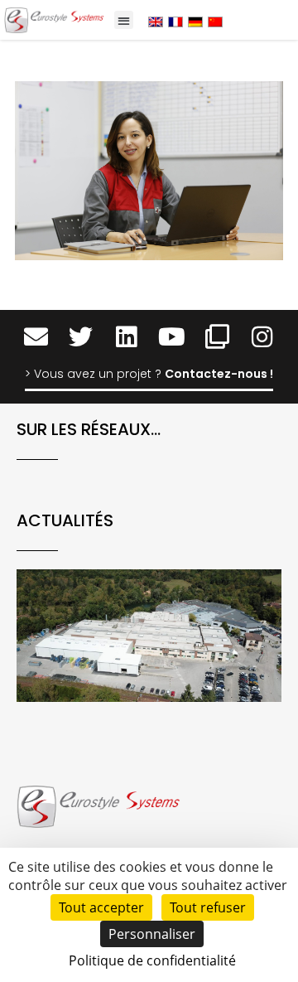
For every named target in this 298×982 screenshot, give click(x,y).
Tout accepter (101, 907)
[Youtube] (171, 336)
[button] (123, 20)
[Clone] (217, 336)
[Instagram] (262, 336)
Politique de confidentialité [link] (152, 960)
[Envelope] (36, 336)
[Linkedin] (126, 336)
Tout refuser (208, 907)
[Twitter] (80, 336)
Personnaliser (151, 934)
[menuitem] (156, 21)
